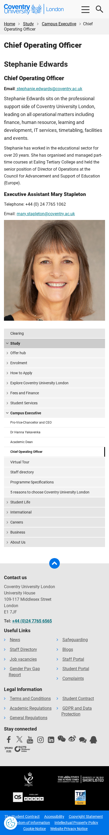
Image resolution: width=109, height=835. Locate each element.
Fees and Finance (24, 393)
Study (28, 23)
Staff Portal (73, 659)
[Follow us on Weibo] (72, 738)
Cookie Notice (34, 829)
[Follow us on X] (19, 739)
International (20, 512)
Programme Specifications (32, 482)
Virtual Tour (19, 462)
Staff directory (22, 472)
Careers (16, 522)
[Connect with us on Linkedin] (51, 741)
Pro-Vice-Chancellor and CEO (31, 422)
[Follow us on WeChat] (61, 738)
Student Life (20, 502)
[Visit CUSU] (22, 750)
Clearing (17, 333)
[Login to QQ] (93, 741)
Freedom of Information (30, 822)
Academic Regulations (31, 708)
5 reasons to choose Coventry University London (49, 492)
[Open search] (99, 9)
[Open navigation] (85, 9)
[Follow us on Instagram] (40, 741)
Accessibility (54, 816)
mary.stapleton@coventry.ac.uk (46, 213)
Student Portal (75, 668)
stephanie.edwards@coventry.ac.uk (49, 88)
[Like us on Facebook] (8, 741)
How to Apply (21, 373)
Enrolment (18, 363)
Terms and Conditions (30, 698)
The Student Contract (22, 816)
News (15, 639)
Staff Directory (23, 649)
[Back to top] (54, 563)
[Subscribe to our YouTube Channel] (30, 741)
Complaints (73, 678)
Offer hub (18, 353)
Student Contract (78, 698)
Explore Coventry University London (39, 383)
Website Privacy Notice (69, 829)
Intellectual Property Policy (76, 822)
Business (17, 532)
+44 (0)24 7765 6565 (32, 620)
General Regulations (28, 717)
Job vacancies (23, 659)
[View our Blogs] (83, 741)
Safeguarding (75, 639)
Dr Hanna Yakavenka (25, 432)
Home (9, 23)
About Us (17, 542)
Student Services (24, 403)
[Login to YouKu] (8, 750)
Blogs (67, 649)
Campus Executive (59, 23)
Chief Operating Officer (26, 452)
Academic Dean (21, 442)
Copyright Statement (86, 816)
